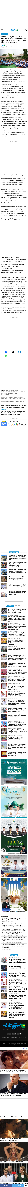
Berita (12, 390)
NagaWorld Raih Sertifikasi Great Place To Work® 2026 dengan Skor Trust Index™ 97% (14, 919)
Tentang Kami (5, 1037)
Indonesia (4, 393)
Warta (22, 401)
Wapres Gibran (21, 398)
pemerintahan (5, 394)
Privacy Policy (22, 1037)
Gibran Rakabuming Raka (19, 391)
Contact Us (14, 1037)
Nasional (10, 393)
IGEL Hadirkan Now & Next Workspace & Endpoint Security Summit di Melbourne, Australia (14, 924)
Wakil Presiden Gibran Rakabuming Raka (12, 397)
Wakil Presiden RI (6, 398)
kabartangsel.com (11, 46)
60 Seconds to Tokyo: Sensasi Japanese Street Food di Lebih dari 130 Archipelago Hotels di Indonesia (13, 939)
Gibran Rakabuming (7, 391)
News (16, 393)
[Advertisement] (14, 14)
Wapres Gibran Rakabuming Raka (10, 401)
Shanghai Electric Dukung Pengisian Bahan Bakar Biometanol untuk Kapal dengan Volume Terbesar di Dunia (13, 946)
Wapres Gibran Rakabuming (9, 400)
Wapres (14, 398)
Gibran (17, 390)
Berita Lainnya (4, 951)
